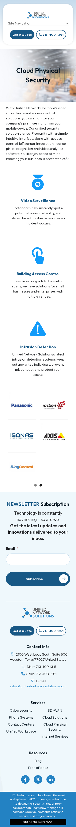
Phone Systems (21, 717)
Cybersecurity (21, 710)
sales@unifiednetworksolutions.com (38, 686)
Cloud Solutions (54, 717)
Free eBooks (38, 767)
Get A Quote (22, 35)
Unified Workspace (21, 731)
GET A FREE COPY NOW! (38, 821)
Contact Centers (21, 724)
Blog (38, 761)
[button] (22, 405)
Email (12, 548)
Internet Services (54, 736)
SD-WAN (55, 710)
